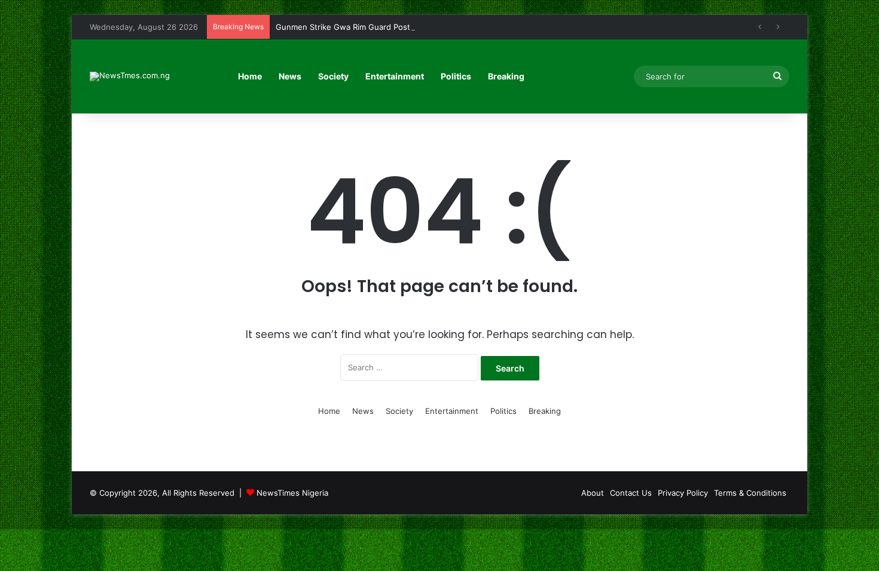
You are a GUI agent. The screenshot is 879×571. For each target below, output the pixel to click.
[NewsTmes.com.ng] (130, 76)
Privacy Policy (683, 493)
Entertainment (394, 76)
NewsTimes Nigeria (292, 493)
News (290, 76)
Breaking (506, 76)
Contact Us (631, 493)
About (592, 493)
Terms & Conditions (750, 493)
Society (333, 76)
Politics (456, 76)
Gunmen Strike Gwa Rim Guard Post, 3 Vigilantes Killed (378, 27)
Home (250, 76)
